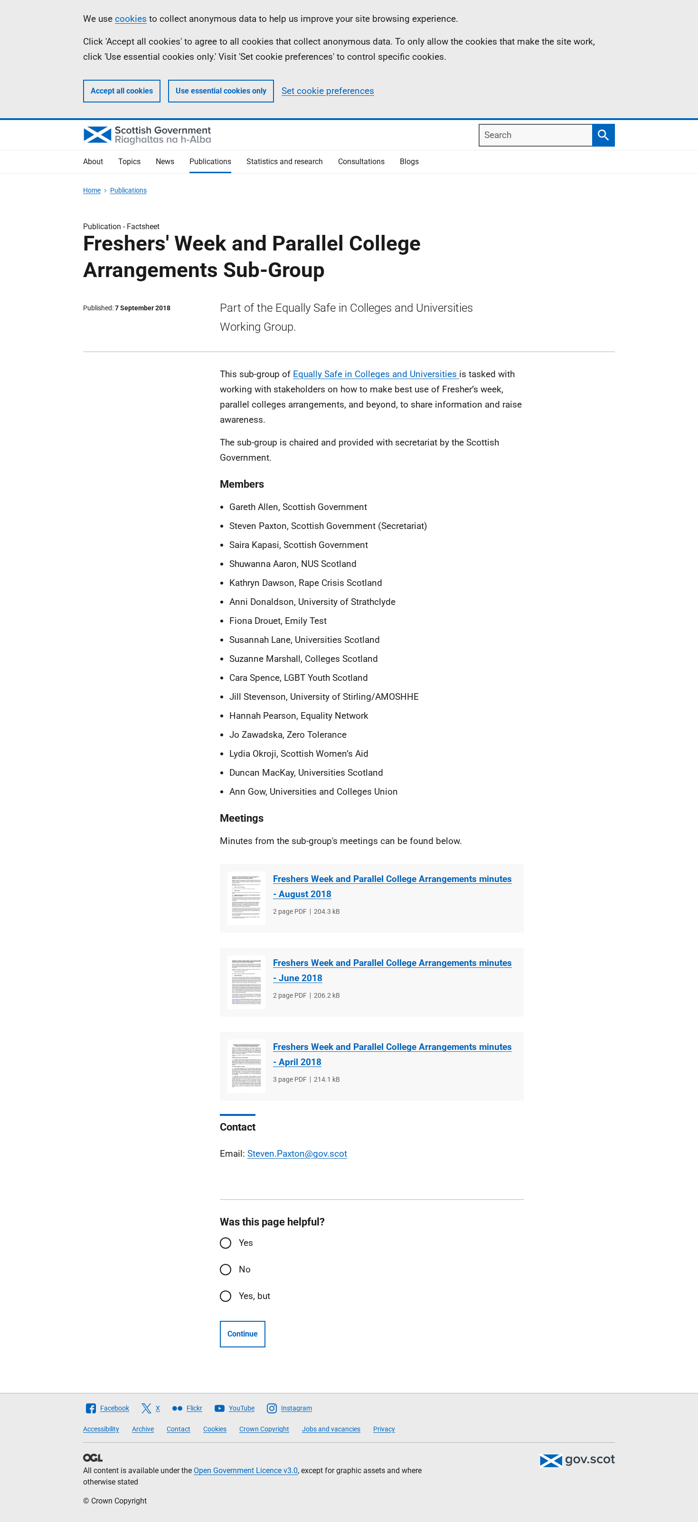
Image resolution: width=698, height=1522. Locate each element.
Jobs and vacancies (331, 1429)
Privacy (384, 1429)
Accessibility (101, 1429)
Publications (210, 161)
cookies (131, 18)
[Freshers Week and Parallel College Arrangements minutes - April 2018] (246, 1066)
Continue (242, 1333)
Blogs (409, 161)
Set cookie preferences (328, 90)
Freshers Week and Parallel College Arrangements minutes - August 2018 (392, 886)
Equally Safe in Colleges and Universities (376, 374)
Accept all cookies (122, 90)
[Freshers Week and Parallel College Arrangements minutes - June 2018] (246, 982)
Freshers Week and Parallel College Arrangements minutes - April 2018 (392, 1054)
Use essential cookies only (221, 90)
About (93, 161)
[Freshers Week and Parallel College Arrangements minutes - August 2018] (246, 898)
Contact (178, 1429)
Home (92, 190)
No (245, 1269)
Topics (129, 161)
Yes (246, 1242)
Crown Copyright (264, 1429)
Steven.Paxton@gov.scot (297, 1153)
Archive (143, 1429)
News (165, 161)
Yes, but (254, 1295)
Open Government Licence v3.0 (246, 1470)
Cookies (214, 1429)
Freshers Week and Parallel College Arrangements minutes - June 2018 (392, 970)
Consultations (361, 161)
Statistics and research (284, 161)
